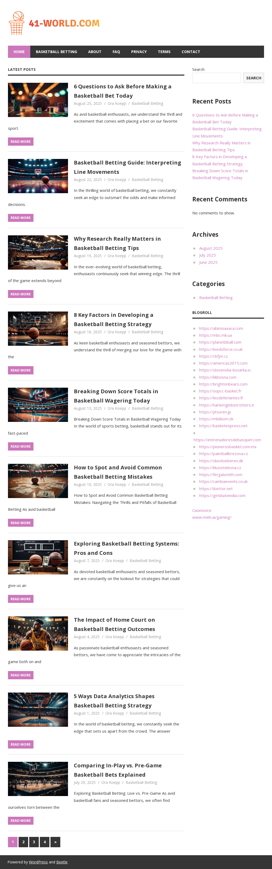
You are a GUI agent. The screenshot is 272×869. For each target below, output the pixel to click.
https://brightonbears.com (223, 384)
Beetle (61, 861)
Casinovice (201, 510)
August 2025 (211, 248)
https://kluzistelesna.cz (220, 467)
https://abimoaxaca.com (221, 328)
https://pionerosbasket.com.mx (228, 446)
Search (198, 69)
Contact (191, 51)
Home (19, 51)
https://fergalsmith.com (220, 474)
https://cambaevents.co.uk (223, 481)
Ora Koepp (117, 103)
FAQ (116, 51)
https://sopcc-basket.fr (220, 391)
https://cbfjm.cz (213, 356)
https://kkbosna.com (217, 377)
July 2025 (207, 255)
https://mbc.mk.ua (215, 335)
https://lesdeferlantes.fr (221, 397)
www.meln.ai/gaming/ (212, 517)
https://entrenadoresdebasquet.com (227, 439)
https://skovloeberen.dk (221, 460)
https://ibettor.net (216, 488)
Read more (21, 141)
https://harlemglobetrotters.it (226, 405)
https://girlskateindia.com (222, 495)
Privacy (139, 51)
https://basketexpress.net (223, 425)
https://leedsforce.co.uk (221, 349)
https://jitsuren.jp (215, 411)
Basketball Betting (56, 51)
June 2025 (208, 262)
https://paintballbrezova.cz (223, 453)
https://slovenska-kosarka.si (224, 370)
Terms (164, 51)
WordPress (38, 861)
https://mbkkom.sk (216, 418)
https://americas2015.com (223, 363)
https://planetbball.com (220, 342)
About (94, 51)
